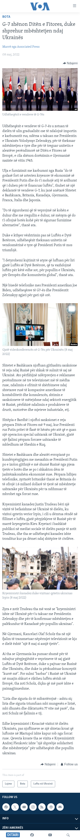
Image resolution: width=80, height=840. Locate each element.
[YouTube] (50, 835)
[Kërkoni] (68, 835)
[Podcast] (51, 807)
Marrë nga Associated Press (21, 46)
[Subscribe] (60, 807)
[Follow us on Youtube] (24, 807)
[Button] (70, 63)
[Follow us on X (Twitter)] (15, 807)
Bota (6, 17)
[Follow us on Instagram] (33, 807)
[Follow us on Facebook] (6, 807)
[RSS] (42, 807)
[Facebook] (32, 835)
